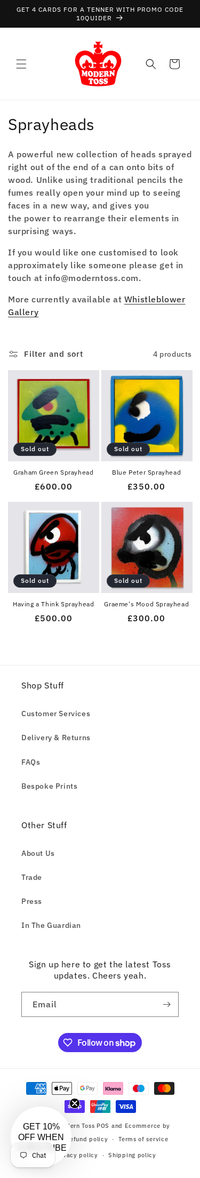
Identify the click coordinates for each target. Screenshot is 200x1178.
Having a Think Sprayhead (53, 604)
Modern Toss (77, 1125)
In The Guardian (51, 925)
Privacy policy (76, 1155)
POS (103, 1125)
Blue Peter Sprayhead (146, 472)
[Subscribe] (166, 1004)
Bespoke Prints (49, 786)
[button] (21, 64)
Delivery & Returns (56, 737)
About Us (38, 853)
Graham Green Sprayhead (53, 472)
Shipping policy (132, 1155)
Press (31, 901)
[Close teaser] (74, 1103)
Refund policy (87, 1139)
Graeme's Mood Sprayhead (146, 604)
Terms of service (143, 1139)
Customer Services (55, 713)
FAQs (30, 762)
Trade (31, 877)
